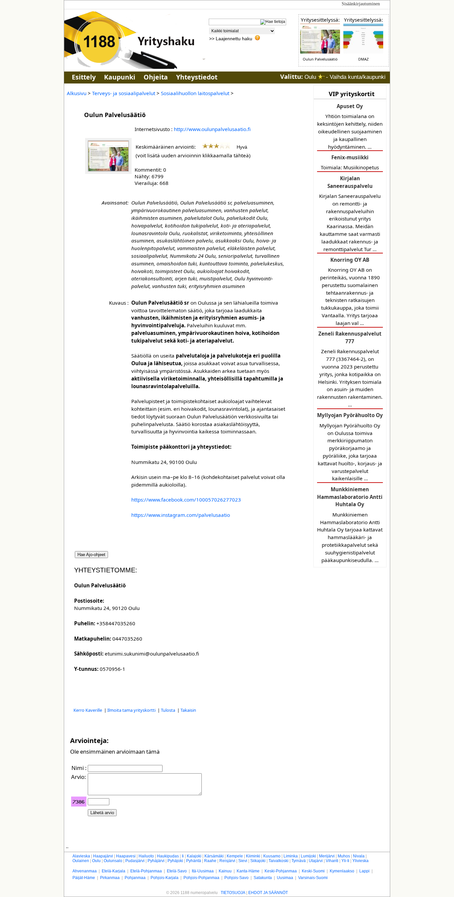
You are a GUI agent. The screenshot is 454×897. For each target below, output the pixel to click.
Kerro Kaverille (88, 710)
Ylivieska (360, 860)
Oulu (96, 860)
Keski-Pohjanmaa (281, 871)
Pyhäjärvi (156, 860)
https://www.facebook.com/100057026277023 (186, 499)
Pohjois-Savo (236, 877)
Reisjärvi (227, 860)
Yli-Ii (345, 860)
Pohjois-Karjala (164, 877)
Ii (183, 856)
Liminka (291, 856)
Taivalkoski (278, 860)
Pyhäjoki (175, 860)
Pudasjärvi (135, 860)
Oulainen (80, 860)
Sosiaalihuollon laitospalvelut (195, 93)
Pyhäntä (193, 860)
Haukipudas (168, 856)
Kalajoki (194, 856)
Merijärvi (327, 856)
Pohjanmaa (135, 877)
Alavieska (81, 856)
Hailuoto (146, 856)
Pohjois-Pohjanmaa (201, 877)
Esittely (84, 77)
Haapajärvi (103, 856)
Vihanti (332, 860)
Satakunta (263, 877)
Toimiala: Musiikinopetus (350, 162)
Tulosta (168, 710)
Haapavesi (126, 856)
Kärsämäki (214, 856)
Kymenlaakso (342, 871)
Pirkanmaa (110, 877)
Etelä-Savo (177, 871)
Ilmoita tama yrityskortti (132, 710)
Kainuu (225, 871)
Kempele (235, 856)
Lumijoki (308, 856)
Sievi (242, 860)
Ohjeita (156, 77)
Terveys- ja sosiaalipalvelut (123, 93)
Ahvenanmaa (84, 871)
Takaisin (188, 710)
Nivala (359, 856)
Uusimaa (285, 877)
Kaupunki (119, 77)
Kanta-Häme (248, 871)
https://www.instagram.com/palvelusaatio (180, 515)
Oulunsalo (113, 860)
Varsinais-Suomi (313, 877)
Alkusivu (76, 93)
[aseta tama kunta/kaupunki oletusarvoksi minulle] (321, 77)
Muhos (344, 856)
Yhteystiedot (196, 77)
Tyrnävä (298, 860)
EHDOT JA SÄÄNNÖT (268, 892)
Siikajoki (258, 860)
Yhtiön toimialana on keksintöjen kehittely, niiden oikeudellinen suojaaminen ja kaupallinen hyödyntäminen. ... (350, 126)
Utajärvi (316, 860)
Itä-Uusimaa (203, 871)
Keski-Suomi (313, 871)
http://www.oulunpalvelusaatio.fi (212, 129)
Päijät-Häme (83, 877)
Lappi (364, 871)
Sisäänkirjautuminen (361, 3)
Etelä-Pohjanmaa (146, 871)
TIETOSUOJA (233, 892)
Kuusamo (272, 856)
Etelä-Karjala (113, 871)
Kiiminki (253, 856)
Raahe (210, 860)
